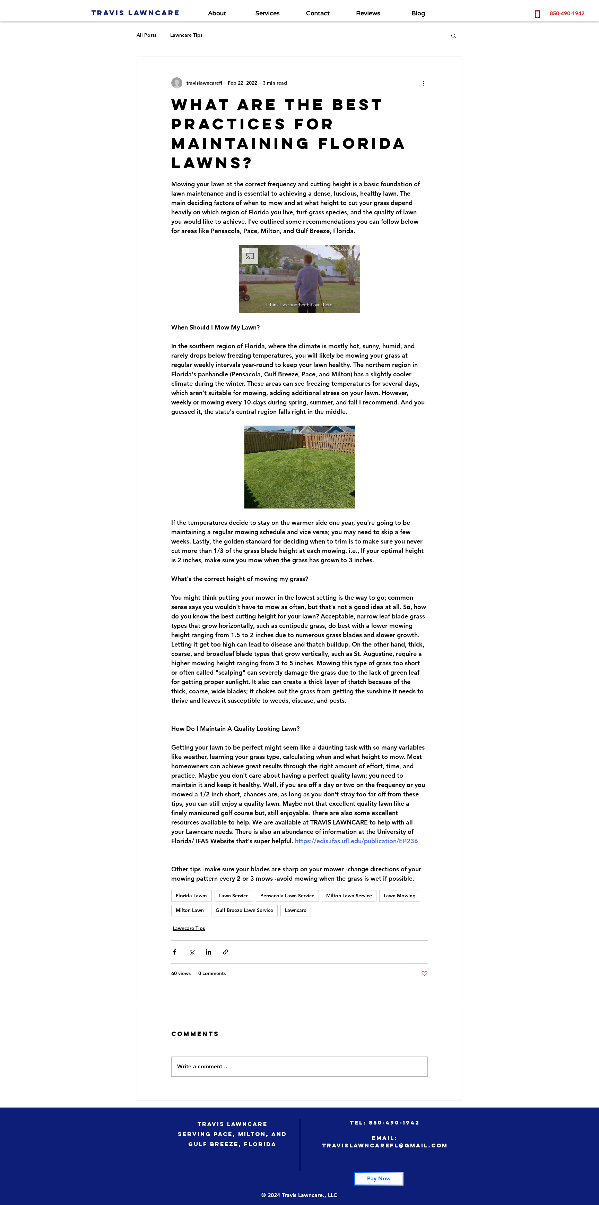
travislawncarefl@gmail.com (385, 1145)
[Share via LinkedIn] (208, 952)
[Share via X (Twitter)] (191, 952)
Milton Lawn (190, 910)
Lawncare (295, 910)
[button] (453, 35)
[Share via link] (225, 952)
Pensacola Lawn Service (287, 895)
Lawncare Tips (186, 35)
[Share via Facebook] (174, 952)
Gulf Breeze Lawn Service (244, 910)
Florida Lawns (191, 895)
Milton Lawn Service (349, 895)
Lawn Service (234, 895)
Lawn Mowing (400, 895)
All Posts (146, 35)
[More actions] (423, 83)
